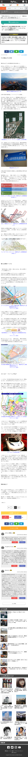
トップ (3, 8)
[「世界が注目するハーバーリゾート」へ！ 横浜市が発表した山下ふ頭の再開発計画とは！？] (21, 51)
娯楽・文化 (21, 8)
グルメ (15, 8)
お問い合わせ (14, 752)
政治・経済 (9, 8)
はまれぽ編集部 (24, 54)
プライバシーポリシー (19, 750)
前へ (9, 507)
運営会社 (6, 750)
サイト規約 (12, 750)
